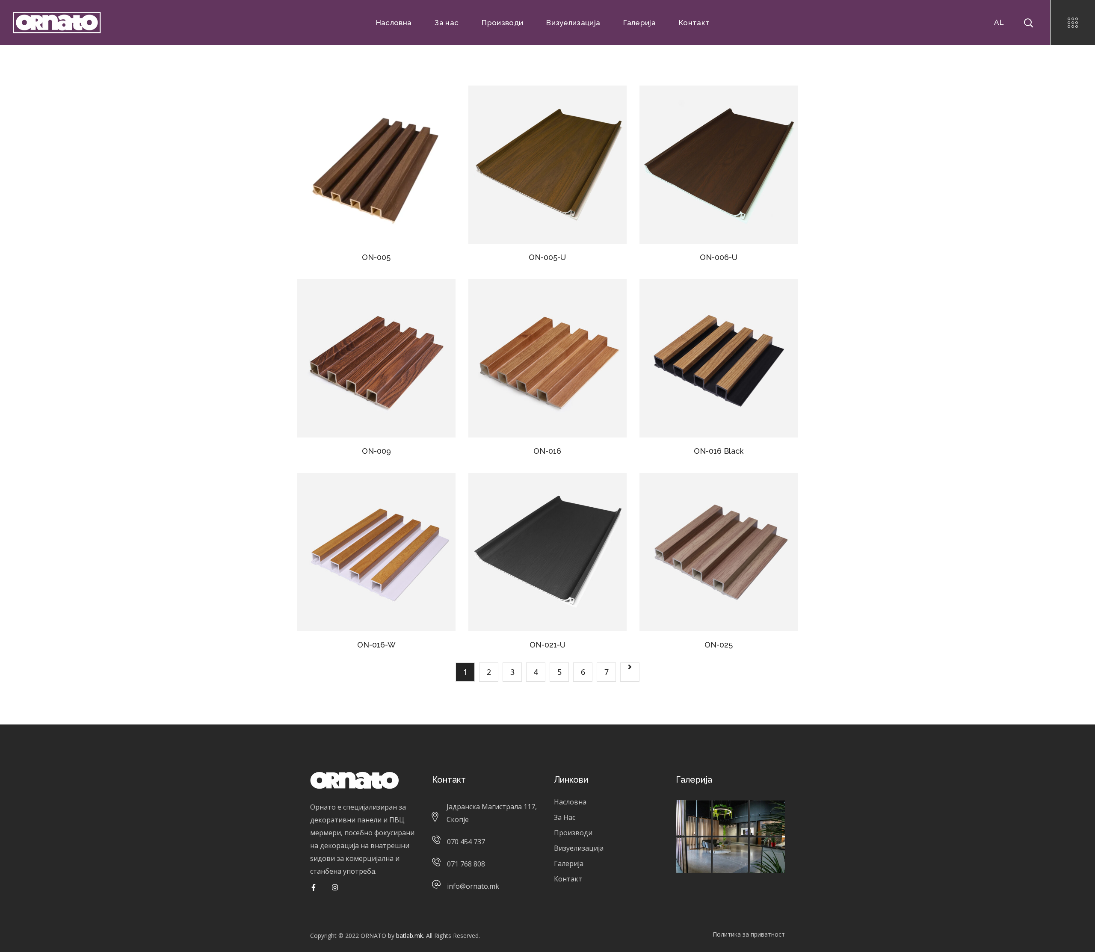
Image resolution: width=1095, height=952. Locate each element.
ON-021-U (547, 644)
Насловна (570, 802)
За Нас (564, 817)
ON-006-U (718, 257)
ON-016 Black (718, 450)
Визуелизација (579, 848)
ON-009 (376, 450)
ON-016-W (376, 644)
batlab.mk (409, 935)
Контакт (568, 879)
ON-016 (547, 450)
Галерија (568, 863)
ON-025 (718, 644)
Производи (573, 832)
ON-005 (376, 257)
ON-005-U (547, 257)
